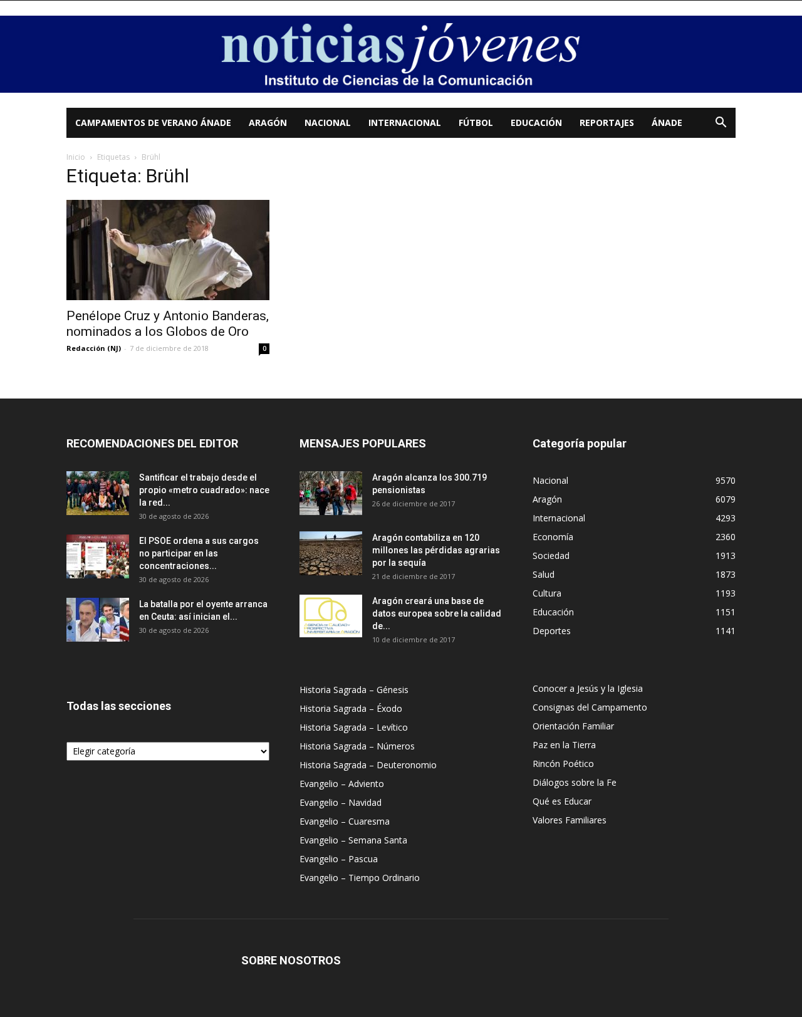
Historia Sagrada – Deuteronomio (368, 765)
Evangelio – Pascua (338, 859)
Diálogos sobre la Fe (575, 782)
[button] (721, 124)
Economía (553, 537)
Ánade (667, 122)
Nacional (328, 122)
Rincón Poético (563, 763)
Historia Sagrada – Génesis (354, 690)
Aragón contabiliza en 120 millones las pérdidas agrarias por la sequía (436, 550)
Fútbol (476, 122)
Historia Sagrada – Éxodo (350, 708)
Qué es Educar (562, 801)
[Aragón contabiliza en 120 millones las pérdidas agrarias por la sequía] (330, 553)
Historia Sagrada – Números (357, 746)
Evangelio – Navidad (340, 802)
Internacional (404, 122)
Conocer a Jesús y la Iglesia (588, 688)
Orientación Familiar (573, 726)
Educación (536, 122)
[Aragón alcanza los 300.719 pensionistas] (330, 493)
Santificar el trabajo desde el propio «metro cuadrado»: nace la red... (204, 490)
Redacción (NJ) (93, 348)
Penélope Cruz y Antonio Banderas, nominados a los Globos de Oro (167, 323)
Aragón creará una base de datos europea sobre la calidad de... (436, 613)
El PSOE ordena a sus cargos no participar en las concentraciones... (199, 553)
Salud (544, 574)
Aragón (268, 122)
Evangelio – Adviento (341, 784)
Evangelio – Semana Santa (353, 840)
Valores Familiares (570, 820)
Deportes (552, 631)
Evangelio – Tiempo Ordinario (359, 878)
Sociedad (551, 555)
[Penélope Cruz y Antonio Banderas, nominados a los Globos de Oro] (167, 250)
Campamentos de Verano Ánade (153, 122)
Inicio (75, 157)
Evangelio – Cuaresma (344, 821)
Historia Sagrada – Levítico (353, 727)
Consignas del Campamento (590, 707)
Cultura (547, 593)
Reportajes (607, 122)
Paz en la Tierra (564, 745)
